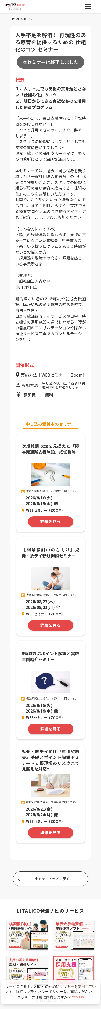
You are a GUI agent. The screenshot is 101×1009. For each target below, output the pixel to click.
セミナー (30, 19)
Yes (74, 997)
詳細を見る (50, 521)
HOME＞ (17, 19)
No (81, 997)
